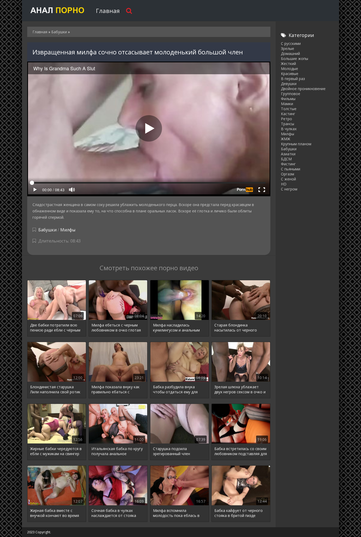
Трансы (287, 123)
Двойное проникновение (303, 88)
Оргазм (287, 173)
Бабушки (47, 230)
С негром (289, 189)
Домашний (290, 53)
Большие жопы (294, 58)
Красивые (289, 73)
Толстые (289, 108)
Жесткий (288, 63)
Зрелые (287, 48)
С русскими (291, 43)
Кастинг (288, 113)
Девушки (289, 83)
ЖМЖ (285, 138)
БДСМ (286, 158)
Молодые (289, 68)
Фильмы (288, 98)
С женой (288, 178)
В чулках (289, 128)
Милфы (67, 230)
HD (283, 183)
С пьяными (290, 168)
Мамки (287, 103)
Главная (108, 11)
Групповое (290, 93)
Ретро (286, 118)
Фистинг (288, 163)
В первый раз (293, 78)
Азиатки (288, 153)
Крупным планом (296, 143)
